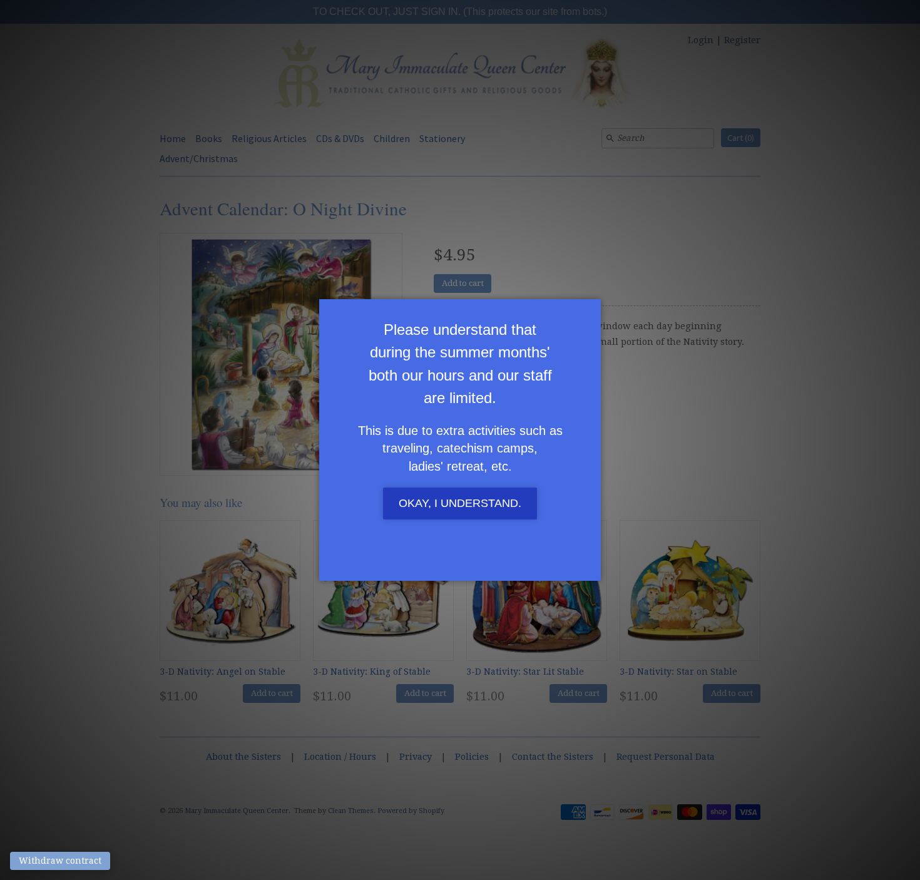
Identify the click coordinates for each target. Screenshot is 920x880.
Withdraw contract (60, 861)
